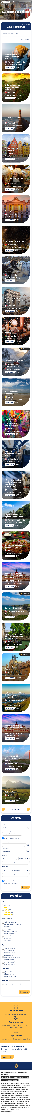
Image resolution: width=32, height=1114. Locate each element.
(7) (13, 915)
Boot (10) (9, 972)
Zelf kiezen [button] (5, 1077)
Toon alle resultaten (10, 881)
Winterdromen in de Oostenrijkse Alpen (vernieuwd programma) (14, 483)
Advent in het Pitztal (14, 272)
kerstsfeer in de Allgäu (14, 241)
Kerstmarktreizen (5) (10, 936)
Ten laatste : (6, 849)
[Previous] (3, 809)
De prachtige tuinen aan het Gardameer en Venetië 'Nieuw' (15, 636)
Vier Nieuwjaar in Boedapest (12, 331)
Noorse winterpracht (14, 361)
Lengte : (5, 855)
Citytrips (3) (7, 927)
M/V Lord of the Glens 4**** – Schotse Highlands (14, 695)
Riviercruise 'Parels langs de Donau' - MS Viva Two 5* (14, 575)
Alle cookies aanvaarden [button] (10, 1080)
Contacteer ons (16, 1022)
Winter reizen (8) (9, 960)
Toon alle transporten (11, 883)
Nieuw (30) (7, 938)
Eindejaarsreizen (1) (10, 931)
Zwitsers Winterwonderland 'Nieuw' (13, 453)
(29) (12, 912)
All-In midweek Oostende (11, 392)
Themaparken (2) (9, 964)
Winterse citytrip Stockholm (12, 149)
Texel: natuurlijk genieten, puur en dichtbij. (12, 758)
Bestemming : (6, 831)
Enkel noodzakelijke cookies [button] (19, 1077)
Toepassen (25, 992)
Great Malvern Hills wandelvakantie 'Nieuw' (13, 56)
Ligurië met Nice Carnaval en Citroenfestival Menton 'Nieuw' (12, 422)
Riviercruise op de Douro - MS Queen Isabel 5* (13, 87)
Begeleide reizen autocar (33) (13, 924)
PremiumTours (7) (10, 962)
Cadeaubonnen (16, 1010)
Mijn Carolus (16, 1035)
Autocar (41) (10, 974)
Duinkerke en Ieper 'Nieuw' (13, 118)
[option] (16, 10)
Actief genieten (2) (10, 922)
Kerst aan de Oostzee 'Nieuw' (14, 179)
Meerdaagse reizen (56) (10, 34)
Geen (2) (7, 905)
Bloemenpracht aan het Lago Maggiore (13, 546)
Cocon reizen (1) (9, 953)
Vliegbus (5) (12, 976)
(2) (8, 908)
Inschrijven (6, 1057)
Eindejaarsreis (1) (9, 955)
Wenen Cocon (11, 211)
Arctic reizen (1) (9, 950)
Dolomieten (10, 792)
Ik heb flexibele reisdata (12, 838)
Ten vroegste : (7, 842)
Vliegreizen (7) (8, 941)
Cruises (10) (7, 929)
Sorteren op (24, 39)
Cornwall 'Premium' (13, 608)
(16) (10, 910)
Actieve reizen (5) (9, 948)
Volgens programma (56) (12, 984)
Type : (4, 824)
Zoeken (26, 887)
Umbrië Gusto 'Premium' (11, 668)
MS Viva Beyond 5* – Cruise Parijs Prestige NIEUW (14, 300)
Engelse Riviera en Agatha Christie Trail (14, 515)
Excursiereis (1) (9, 934)
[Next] (28, 809)
